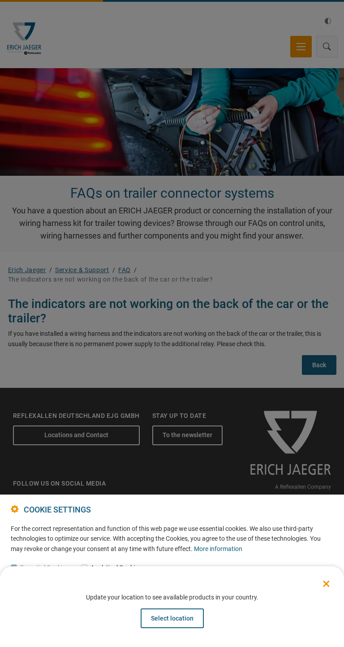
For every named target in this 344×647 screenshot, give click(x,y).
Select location (172, 618)
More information (218, 548)
